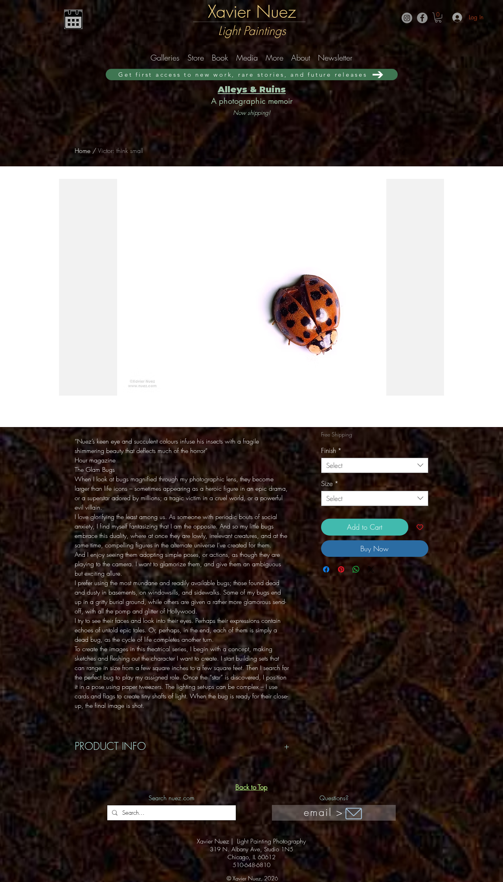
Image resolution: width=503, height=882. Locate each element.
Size (330, 483)
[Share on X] (371, 569)
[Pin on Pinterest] (341, 569)
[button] (438, 17)
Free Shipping (336, 434)
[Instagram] (407, 18)
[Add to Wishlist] (419, 527)
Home (82, 150)
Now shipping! (251, 113)
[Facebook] (422, 18)
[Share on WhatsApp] (356, 569)
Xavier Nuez (252, 11)
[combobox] (374, 465)
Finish (331, 450)
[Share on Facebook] (326, 569)
